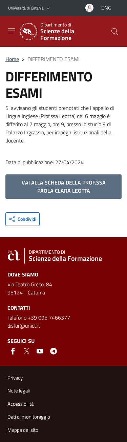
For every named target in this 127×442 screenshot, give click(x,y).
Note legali (18, 391)
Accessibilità (20, 404)
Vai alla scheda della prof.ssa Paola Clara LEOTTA (64, 186)
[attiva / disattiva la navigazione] (11, 31)
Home (12, 59)
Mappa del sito (22, 430)
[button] (48, 8)
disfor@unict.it (23, 326)
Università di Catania (26, 8)
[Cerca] (115, 31)
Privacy (15, 378)
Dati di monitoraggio (28, 417)
